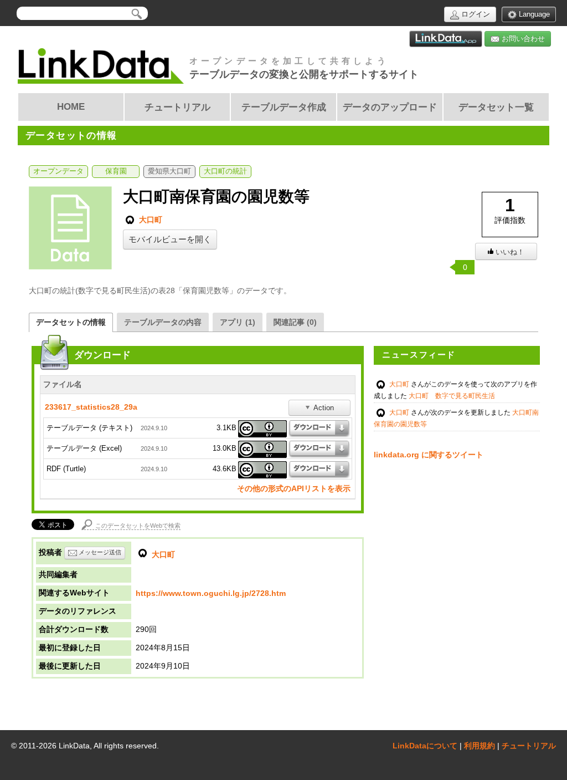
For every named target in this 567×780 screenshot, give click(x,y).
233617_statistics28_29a (91, 406)
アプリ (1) (237, 322)
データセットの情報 (71, 322)
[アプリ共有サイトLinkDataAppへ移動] (445, 38)
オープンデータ (58, 171)
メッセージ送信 (99, 552)
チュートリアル (529, 745)
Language (533, 14)
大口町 (149, 219)
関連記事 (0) (295, 322)
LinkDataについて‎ (425, 745)
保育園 (116, 171)
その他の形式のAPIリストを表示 (293, 488)
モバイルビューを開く (170, 239)
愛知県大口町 (169, 171)
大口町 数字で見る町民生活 (452, 396)
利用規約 (479, 745)
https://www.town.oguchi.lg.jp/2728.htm (211, 593)
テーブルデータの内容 (163, 322)
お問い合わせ (522, 38)
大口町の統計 (225, 171)
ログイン (474, 14)
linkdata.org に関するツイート (428, 454)
